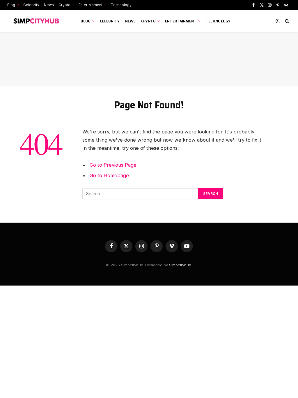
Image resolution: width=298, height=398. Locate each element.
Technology (121, 5)
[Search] (286, 21)
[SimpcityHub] (38, 21)
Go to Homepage (109, 175)
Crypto (64, 5)
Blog (11, 5)
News (49, 5)
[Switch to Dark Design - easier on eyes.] (277, 21)
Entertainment (90, 5)
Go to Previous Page (113, 165)
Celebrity (31, 5)
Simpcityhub (180, 265)
